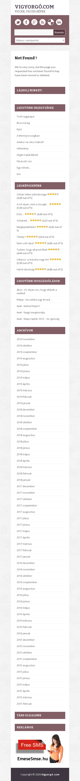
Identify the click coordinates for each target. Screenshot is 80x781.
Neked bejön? (32, 306)
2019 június (23, 371)
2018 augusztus (26, 435)
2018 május (23, 454)
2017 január (23, 556)
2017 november (26, 492)
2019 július (23, 364)
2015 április (23, 691)
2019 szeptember (27, 352)
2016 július (23, 595)
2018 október (24, 422)
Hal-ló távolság (25, 269)
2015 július (23, 671)
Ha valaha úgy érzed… (38, 299)
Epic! (19, 129)
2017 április (23, 537)
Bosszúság (23, 123)
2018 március (24, 467)
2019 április (23, 384)
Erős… (20, 214)
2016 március (24, 620)
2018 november (26, 416)
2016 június (23, 601)
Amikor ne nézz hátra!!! (30, 142)
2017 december (26, 486)
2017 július (23, 518)
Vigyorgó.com (34, 7)
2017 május (23, 531)
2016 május (23, 607)
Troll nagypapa (25, 116)
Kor (19, 174)
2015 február (24, 703)
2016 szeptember (27, 582)
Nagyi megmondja (34, 312)
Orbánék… (23, 220)
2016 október (24, 576)
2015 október (24, 652)
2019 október (24, 345)
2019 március (24, 390)
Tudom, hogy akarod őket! (32, 249)
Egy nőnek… (24, 167)
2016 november (26, 569)
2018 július (23, 441)
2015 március (24, 697)
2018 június (23, 448)
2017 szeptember (27, 505)
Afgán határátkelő (27, 155)
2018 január (23, 480)
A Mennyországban (28, 135)
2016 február (24, 627)
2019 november (26, 339)
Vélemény (23, 148)
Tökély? (21, 237)
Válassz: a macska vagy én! (33, 259)
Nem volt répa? (25, 243)
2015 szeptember (27, 659)
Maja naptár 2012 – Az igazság (41, 319)
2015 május (23, 684)
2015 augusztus (26, 665)
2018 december (26, 409)
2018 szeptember (27, 428)
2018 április (23, 460)
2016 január (23, 633)
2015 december (26, 639)
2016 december (26, 563)
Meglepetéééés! (26, 227)
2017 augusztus (26, 512)
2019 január (23, 403)
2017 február (24, 550)
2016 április (23, 614)
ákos (20, 289)
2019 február (24, 396)
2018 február (24, 473)
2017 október (24, 499)
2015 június (23, 678)
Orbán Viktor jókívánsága (32, 194)
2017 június (23, 524)
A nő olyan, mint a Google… (33, 204)
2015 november (26, 646)
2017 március (24, 544)
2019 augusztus (26, 358)
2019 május (23, 377)
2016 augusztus (26, 588)
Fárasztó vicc (24, 161)
